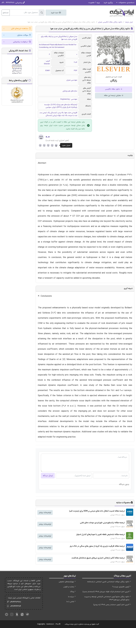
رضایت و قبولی (68, 586)
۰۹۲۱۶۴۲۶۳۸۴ (15, 606)
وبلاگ (72, 591)
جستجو (5, 12)
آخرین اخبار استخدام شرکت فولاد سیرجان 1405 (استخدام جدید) (106, 591)
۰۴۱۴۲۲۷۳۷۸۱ (15, 602)
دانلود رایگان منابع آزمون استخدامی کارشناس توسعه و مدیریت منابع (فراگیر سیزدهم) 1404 (106, 598)
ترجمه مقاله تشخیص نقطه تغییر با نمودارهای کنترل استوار (100, 534)
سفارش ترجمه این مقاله (113, 95)
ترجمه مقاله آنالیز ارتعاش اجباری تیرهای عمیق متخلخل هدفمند (98, 558)
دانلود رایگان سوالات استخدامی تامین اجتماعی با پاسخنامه (108, 581)
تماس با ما (70, 601)
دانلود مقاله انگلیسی (112, 89)
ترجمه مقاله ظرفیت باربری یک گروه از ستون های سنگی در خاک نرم (97, 546)
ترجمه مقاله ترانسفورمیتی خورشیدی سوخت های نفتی (102, 522)
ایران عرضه (129, 22)
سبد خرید (55, 12)
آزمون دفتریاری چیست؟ (120, 586)
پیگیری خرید (108, 2)
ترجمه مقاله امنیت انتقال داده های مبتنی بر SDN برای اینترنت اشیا (97, 511)
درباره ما (71, 596)
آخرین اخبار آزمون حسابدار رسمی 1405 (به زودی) (111, 604)
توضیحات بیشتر (45, 512)
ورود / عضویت (94, 2)
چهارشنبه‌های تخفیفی (66, 581)
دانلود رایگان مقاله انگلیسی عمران (110, 22)
